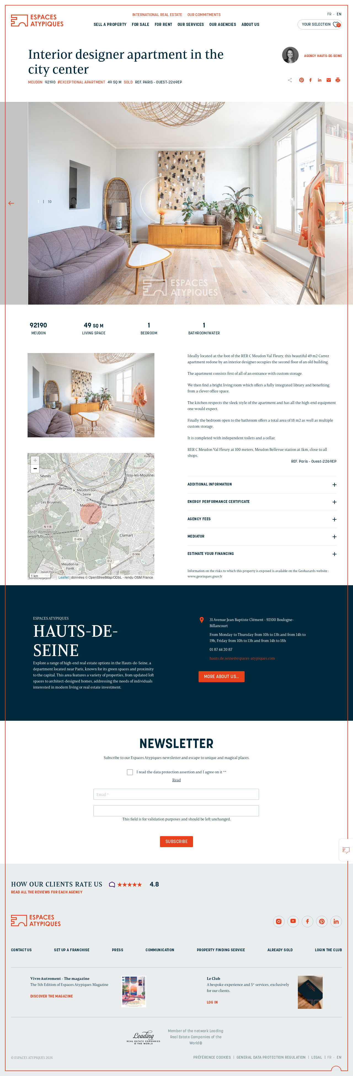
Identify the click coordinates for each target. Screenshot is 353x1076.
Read (176, 780)
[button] (91, 514)
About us (251, 25)
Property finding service (221, 950)
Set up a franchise (72, 950)
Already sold (280, 950)
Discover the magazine (51, 996)
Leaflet (63, 577)
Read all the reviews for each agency (46, 892)
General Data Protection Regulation (271, 1058)
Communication (160, 950)
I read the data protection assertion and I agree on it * (181, 772)
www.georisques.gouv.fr (205, 576)
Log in (212, 1003)
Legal (316, 1058)
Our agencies (222, 25)
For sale (140, 25)
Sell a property (110, 25)
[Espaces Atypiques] (37, 25)
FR (329, 14)
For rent (163, 25)
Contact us (21, 950)
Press (117, 950)
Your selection (321, 25)
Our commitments (204, 15)
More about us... (221, 677)
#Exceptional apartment (81, 82)
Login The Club (328, 950)
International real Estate (157, 15)
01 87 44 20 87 (221, 649)
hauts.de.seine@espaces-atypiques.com (242, 658)
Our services (191, 25)
